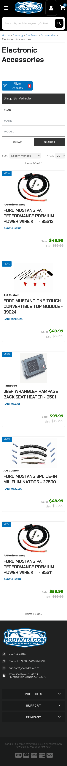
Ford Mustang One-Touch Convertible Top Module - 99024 (33, 306)
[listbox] (33, 110)
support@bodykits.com (24, 668)
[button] (33, 23)
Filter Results (21, 86)
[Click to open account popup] (51, 8)
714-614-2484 (17, 654)
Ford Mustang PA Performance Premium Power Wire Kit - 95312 (29, 216)
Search (49, 141)
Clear (17, 141)
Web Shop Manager (40, 747)
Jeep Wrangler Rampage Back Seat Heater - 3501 (31, 394)
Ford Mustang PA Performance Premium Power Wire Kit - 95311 (29, 566)
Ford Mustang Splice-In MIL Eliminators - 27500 (30, 479)
